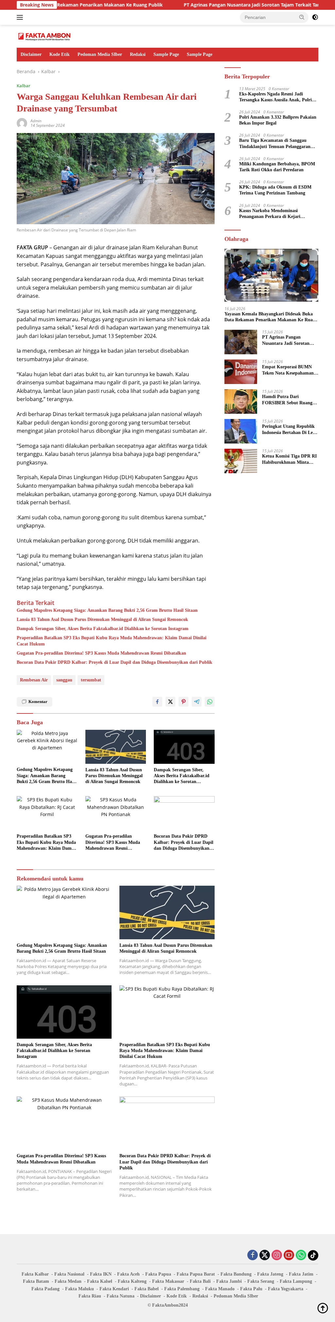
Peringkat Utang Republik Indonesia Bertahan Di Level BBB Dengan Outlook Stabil (290, 429)
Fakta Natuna (120, 1296)
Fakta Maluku (79, 1288)
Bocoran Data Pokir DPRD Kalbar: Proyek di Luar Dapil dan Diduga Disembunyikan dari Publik (114, 662)
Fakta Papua (158, 1274)
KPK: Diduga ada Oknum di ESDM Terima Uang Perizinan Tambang (275, 190)
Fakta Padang (45, 1288)
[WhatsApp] (301, 1255)
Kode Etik (59, 54)
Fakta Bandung (236, 1274)
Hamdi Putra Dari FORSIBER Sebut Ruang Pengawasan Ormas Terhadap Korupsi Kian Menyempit (287, 400)
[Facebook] (252, 1255)
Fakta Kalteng (132, 1281)
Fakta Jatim (301, 1274)
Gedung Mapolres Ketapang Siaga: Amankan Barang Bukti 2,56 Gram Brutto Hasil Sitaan (107, 610)
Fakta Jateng (270, 1274)
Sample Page (166, 54)
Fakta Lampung (296, 1281)
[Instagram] (277, 1255)
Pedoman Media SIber (100, 54)
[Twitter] (264, 1255)
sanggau (64, 680)
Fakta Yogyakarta (285, 1288)
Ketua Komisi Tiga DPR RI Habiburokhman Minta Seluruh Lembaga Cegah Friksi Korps (289, 459)
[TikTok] (313, 1255)
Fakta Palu (251, 1288)
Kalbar (23, 86)
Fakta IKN (101, 1274)
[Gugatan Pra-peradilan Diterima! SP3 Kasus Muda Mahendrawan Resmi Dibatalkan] (115, 813)
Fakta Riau (90, 1296)
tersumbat (91, 680)
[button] (302, 17)
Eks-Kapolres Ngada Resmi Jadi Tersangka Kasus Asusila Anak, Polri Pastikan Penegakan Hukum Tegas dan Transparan (278, 97)
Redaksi (138, 54)
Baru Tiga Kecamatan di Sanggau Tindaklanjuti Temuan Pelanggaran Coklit (274, 143)
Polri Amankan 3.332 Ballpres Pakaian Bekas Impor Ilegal (277, 120)
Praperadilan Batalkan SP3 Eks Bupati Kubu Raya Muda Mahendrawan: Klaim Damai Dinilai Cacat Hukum (111, 640)
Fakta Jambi (229, 1281)
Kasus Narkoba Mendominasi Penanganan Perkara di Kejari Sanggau (269, 214)
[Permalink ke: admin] (22, 123)
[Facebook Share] (157, 702)
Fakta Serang (260, 1281)
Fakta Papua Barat (196, 1274)
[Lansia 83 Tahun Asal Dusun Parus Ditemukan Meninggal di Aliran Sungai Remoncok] (115, 747)
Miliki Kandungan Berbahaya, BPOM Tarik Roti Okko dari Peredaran (277, 166)
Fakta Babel (146, 1288)
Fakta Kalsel (99, 1281)
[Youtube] (289, 1255)
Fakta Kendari (114, 1288)
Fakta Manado (220, 1288)
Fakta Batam (36, 1281)
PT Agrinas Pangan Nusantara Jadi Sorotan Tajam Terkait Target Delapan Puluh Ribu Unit (287, 340)
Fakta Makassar (168, 1281)
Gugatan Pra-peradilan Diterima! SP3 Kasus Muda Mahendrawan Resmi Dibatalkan (101, 653)
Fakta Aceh (128, 1274)
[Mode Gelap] (315, 17)
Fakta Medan (68, 1281)
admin (36, 121)
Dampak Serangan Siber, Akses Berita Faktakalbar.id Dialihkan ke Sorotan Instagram (102, 628)
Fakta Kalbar (35, 1274)
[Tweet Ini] (170, 702)
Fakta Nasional (69, 1274)
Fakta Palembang (182, 1288)
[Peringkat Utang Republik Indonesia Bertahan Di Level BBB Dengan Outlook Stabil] (240, 431)
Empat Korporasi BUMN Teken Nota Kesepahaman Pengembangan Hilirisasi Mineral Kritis (288, 370)
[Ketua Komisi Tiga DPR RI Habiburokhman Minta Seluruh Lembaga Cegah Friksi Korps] (240, 461)
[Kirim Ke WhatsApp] (210, 702)
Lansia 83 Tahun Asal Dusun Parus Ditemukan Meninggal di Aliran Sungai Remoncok (102, 619)
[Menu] (21, 17)
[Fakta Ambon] (44, 36)
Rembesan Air (34, 680)
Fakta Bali (200, 1281)
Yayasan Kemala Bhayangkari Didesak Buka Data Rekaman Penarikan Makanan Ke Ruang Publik (271, 317)
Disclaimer (31, 54)
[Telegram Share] (197, 702)
